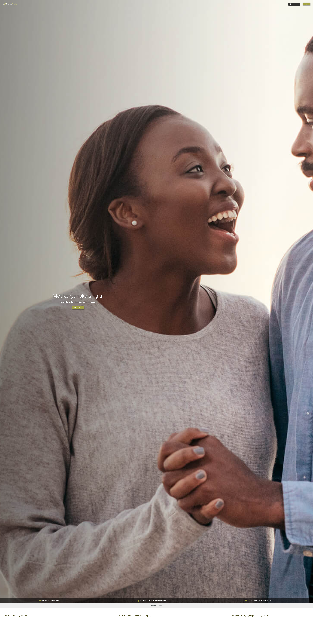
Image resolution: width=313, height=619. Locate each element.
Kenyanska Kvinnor (156, 605)
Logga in (306, 4)
